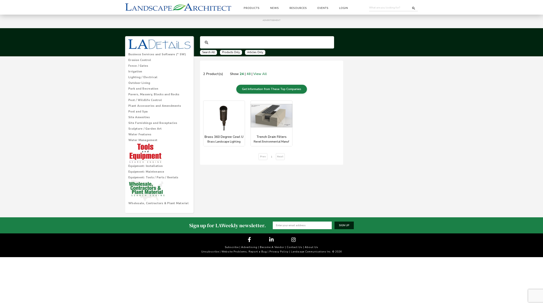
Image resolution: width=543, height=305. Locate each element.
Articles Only (255, 52)
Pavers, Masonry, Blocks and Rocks (153, 94)
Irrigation (135, 71)
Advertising (249, 247)
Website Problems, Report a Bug (244, 251)
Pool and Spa (138, 112)
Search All (208, 52)
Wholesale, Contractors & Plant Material (158, 203)
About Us (311, 247)
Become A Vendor (272, 247)
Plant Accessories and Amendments (154, 106)
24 (242, 74)
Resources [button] (298, 8)
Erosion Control (139, 60)
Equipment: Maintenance (146, 172)
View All (260, 74)
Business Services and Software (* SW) (157, 54)
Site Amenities (139, 117)
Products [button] (252, 8)
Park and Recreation (143, 89)
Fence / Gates (138, 66)
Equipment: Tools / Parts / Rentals (153, 177)
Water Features (139, 134)
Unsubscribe (210, 251)
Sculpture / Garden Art (145, 129)
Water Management (142, 140)
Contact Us (294, 247)
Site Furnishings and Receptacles (152, 123)
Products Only (231, 52)
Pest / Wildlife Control (145, 100)
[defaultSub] (206, 42)
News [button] (274, 8)
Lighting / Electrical (142, 77)
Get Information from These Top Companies (271, 89)
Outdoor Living (139, 83)
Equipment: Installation (145, 166)
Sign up (344, 225)
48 (248, 74)
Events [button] (323, 8)
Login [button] (343, 8)
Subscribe (232, 247)
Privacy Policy (278, 251)
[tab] (159, 54)
